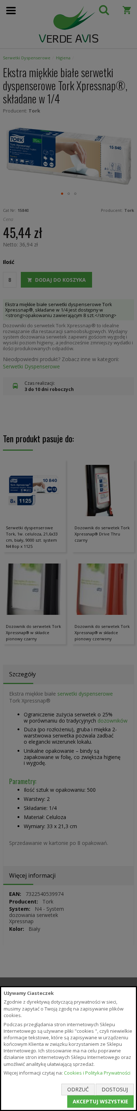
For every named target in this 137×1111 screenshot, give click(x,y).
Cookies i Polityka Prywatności (97, 1073)
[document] (68, 1048)
